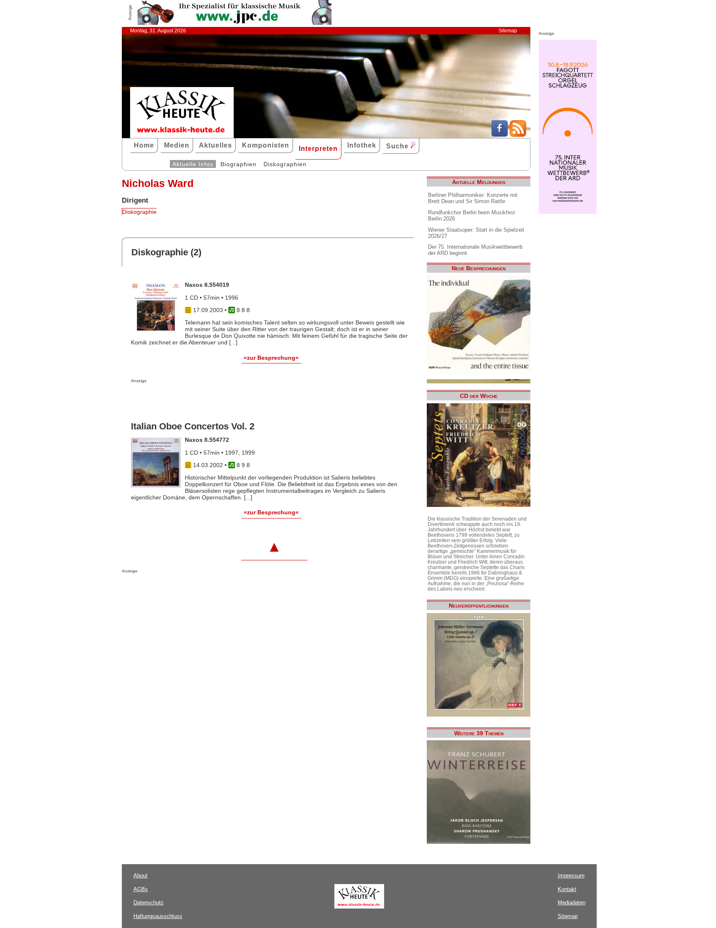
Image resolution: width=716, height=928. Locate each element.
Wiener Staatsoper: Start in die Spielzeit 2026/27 (476, 233)
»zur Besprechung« (271, 357)
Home (144, 145)
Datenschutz (148, 902)
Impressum (571, 875)
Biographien (238, 164)
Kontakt (567, 889)
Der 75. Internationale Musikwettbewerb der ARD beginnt (475, 250)
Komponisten (265, 145)
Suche (398, 146)
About (140, 875)
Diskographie (139, 211)
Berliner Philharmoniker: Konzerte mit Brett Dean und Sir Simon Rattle (473, 198)
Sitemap (507, 31)
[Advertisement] (228, 399)
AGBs (140, 889)
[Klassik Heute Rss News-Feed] (518, 134)
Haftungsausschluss (157, 916)
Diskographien (285, 164)
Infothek (361, 145)
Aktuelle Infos (192, 164)
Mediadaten (571, 902)
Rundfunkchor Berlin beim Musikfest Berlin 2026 (471, 215)
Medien (176, 145)
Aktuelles (215, 145)
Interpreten (318, 148)
